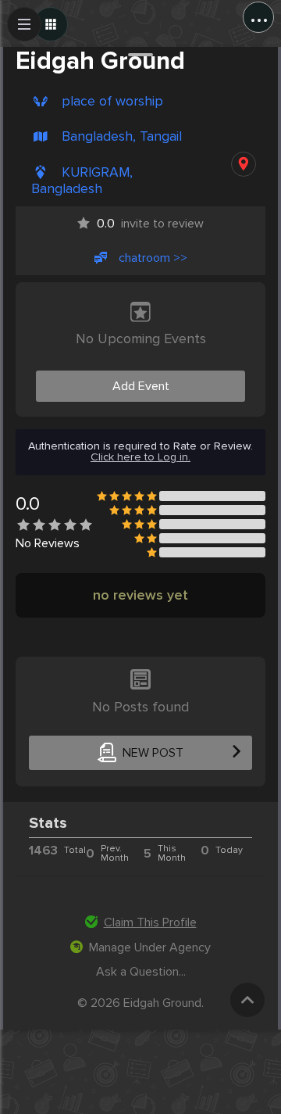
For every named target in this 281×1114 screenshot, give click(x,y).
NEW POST (153, 753)
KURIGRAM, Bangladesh (82, 180)
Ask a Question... (141, 972)
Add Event (140, 386)
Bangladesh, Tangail (122, 136)
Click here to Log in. (140, 457)
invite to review (150, 223)
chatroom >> (153, 258)
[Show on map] (243, 164)
